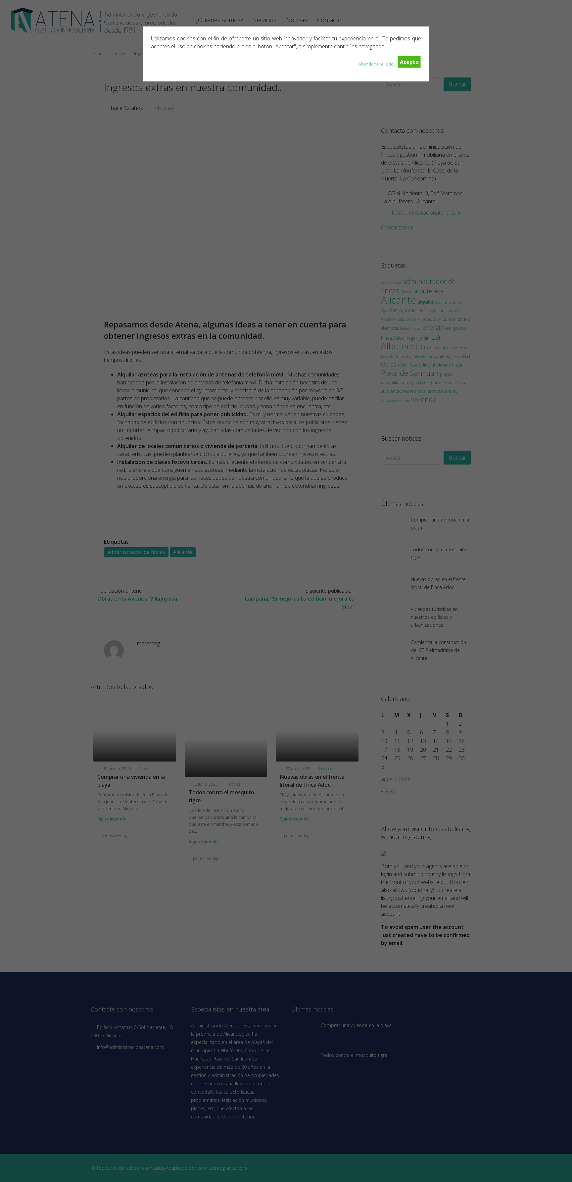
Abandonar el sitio (376, 64)
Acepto (409, 62)
